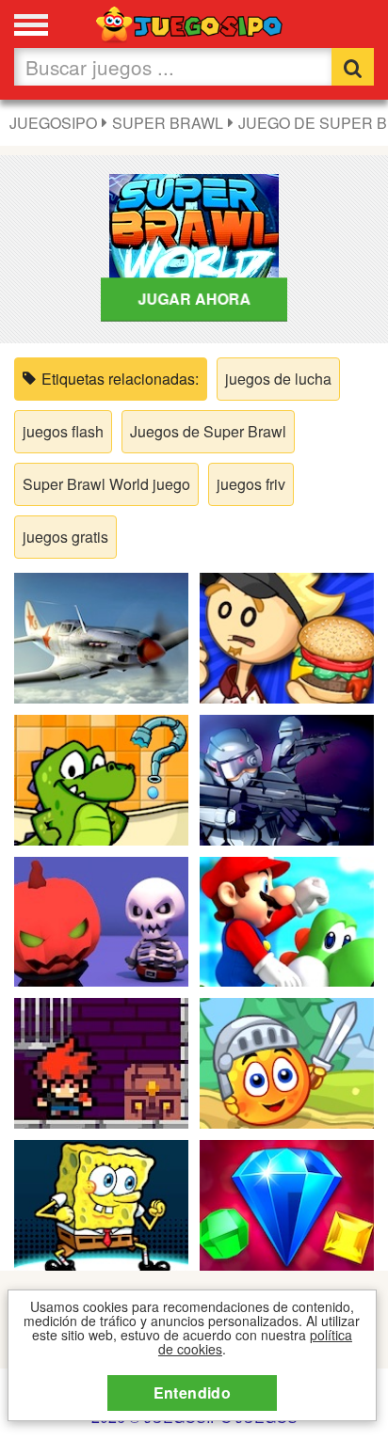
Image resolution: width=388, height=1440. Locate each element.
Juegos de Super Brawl (208, 431)
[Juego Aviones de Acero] (101, 636)
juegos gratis (65, 536)
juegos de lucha (278, 378)
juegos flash (63, 431)
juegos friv (251, 484)
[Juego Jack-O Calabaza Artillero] (101, 919)
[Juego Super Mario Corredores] (287, 919)
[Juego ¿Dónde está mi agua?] (101, 777)
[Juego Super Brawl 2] (101, 1203)
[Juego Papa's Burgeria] (287, 636)
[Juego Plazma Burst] (287, 777)
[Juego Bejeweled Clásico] (287, 1203)
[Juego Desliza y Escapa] (101, 1061)
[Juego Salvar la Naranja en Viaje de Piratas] (287, 1061)
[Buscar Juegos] (352, 67)
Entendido (193, 1392)
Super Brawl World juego (106, 484)
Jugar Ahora (194, 298)
